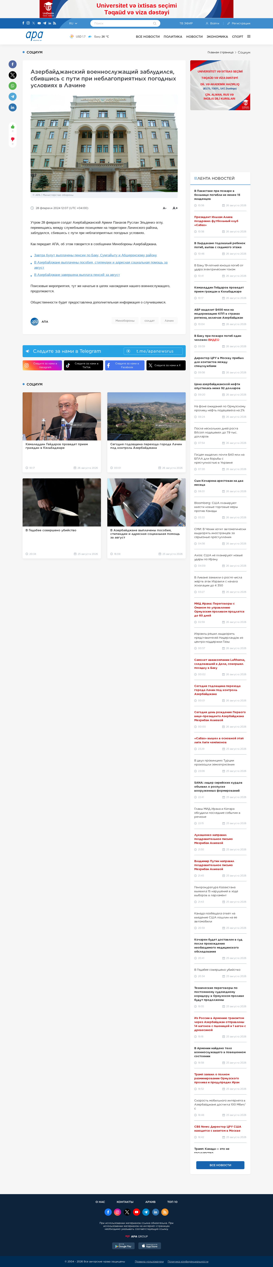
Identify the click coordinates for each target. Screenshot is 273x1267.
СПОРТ (237, 37)
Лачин (169, 320)
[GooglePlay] (123, 1246)
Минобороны (125, 320)
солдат (149, 320)
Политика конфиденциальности (188, 1261)
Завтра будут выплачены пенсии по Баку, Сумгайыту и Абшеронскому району (95, 255)
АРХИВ (150, 1202)
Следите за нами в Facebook (127, 365)
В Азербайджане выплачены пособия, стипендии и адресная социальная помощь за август (100, 265)
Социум (244, 52)
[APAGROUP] (136, 1236)
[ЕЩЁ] (246, 36)
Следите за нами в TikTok (86, 365)
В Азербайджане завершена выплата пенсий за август (77, 275)
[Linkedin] (50, 23)
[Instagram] (28, 23)
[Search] (154, 24)
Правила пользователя (149, 1261)
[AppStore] (149, 1246)
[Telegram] (44, 23)
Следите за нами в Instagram (45, 365)
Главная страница (220, 52)
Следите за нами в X (167, 365)
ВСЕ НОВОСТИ (148, 37)
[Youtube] (39, 23)
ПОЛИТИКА (173, 37)
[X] (33, 23)
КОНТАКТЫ (125, 1202)
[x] (127, 1212)
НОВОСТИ (194, 37)
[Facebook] (23, 23)
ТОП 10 (172, 1202)
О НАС (100, 1202)
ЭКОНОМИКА (217, 37)
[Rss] (54, 23)
